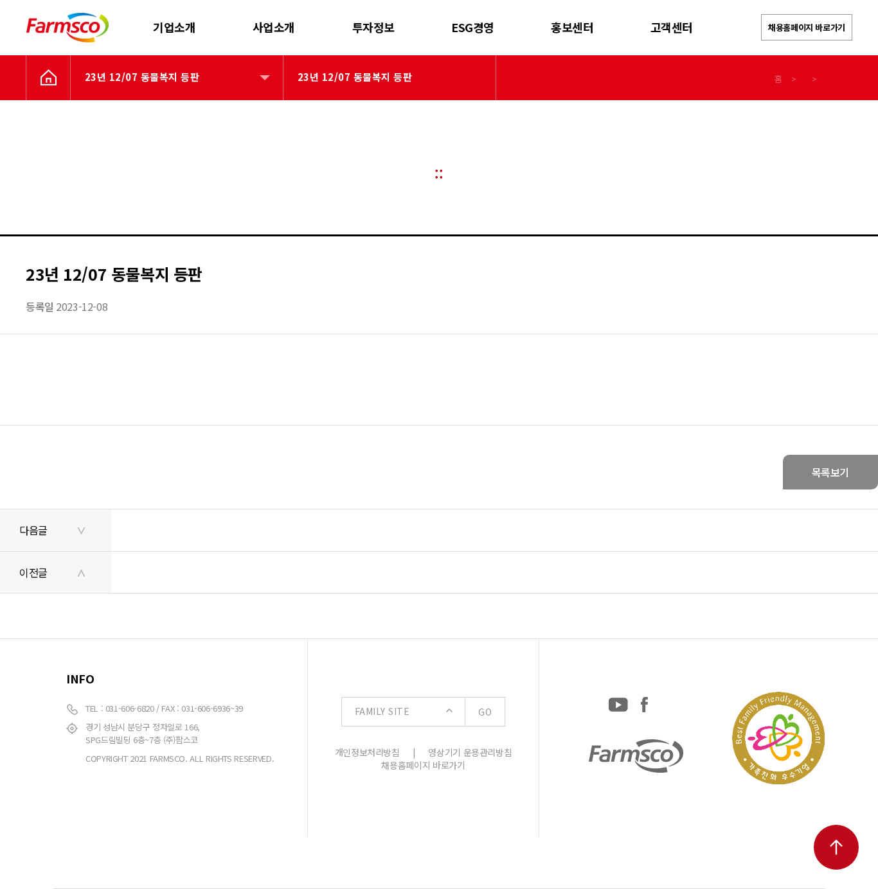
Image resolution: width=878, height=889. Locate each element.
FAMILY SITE (423, 711)
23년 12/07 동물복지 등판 (142, 77)
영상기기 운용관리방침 (470, 752)
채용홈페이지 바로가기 (806, 27)
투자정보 (373, 27)
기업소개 (174, 27)
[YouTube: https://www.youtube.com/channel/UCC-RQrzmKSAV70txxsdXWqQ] (618, 701)
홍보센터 (572, 27)
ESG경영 (472, 27)
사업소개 (274, 27)
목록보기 (830, 472)
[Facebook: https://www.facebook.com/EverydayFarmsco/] (644, 701)
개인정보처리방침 (367, 752)
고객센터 (671, 27)
